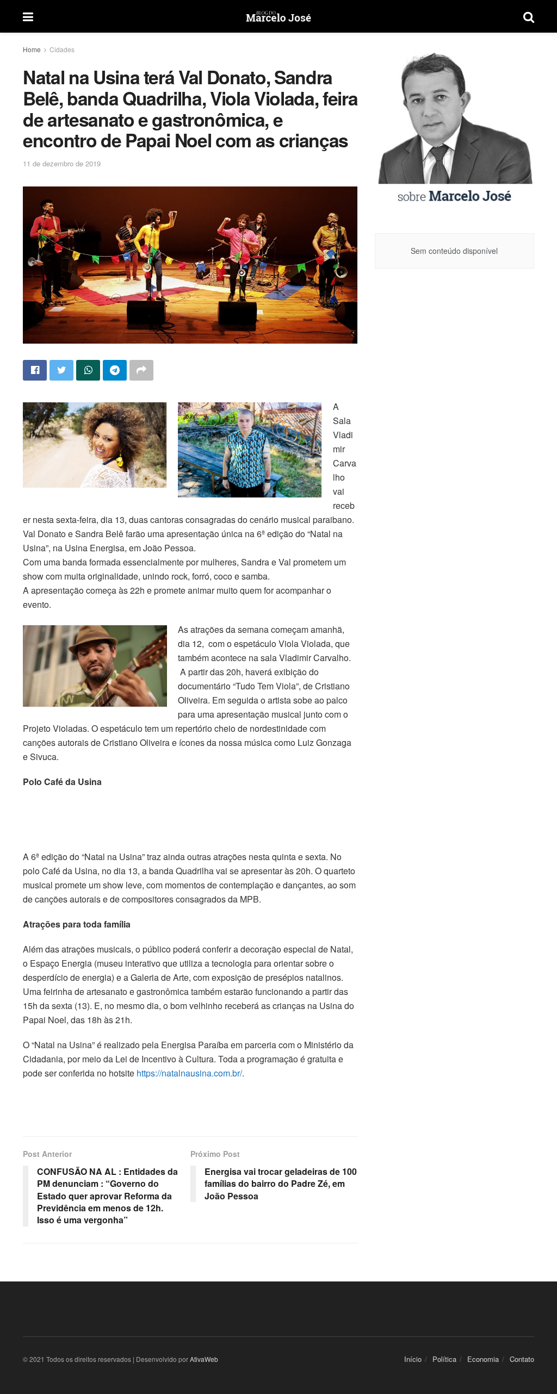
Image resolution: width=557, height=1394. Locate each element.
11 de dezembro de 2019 (62, 163)
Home (32, 49)
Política (444, 1359)
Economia (483, 1359)
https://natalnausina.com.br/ (189, 1073)
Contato (522, 1359)
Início (413, 1359)
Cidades (62, 49)
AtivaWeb (204, 1359)
